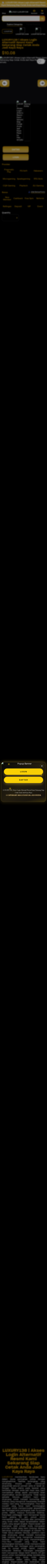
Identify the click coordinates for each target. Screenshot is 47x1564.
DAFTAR (23, 780)
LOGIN (23, 772)
